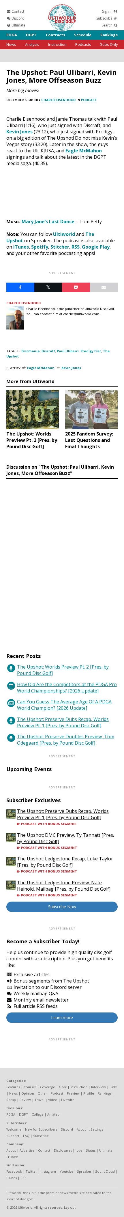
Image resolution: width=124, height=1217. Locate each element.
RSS (76, 247)
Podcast (89, 100)
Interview (98, 1087)
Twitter (31, 1171)
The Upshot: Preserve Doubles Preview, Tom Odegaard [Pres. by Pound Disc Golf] (65, 739)
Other (42, 1093)
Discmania (30, 351)
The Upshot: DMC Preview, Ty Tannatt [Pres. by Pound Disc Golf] (65, 838)
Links (113, 1087)
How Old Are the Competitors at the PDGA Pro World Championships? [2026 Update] (67, 687)
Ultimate (18, 25)
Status (90, 1150)
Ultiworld (64, 234)
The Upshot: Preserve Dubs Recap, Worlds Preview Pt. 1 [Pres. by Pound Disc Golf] (63, 722)
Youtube (66, 1171)
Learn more (62, 1017)
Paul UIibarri (68, 351)
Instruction (57, 44)
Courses (30, 1087)
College (38, 1114)
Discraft (48, 351)
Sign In (107, 11)
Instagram (48, 1171)
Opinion (27, 1093)
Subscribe (104, 18)
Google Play (96, 247)
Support (12, 1135)
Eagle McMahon (83, 150)
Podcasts (83, 44)
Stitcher (59, 247)
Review (25, 1099)
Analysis (32, 44)
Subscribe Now (62, 906)
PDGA (11, 34)
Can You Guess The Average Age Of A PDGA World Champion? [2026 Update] (64, 705)
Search (107, 25)
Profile (88, 1093)
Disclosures (63, 1150)
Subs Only (109, 44)
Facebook (14, 1171)
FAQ (26, 1135)
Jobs (79, 1150)
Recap (11, 1099)
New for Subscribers (41, 1129)
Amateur (54, 1114)
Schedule (82, 34)
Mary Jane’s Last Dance (48, 221)
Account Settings (90, 1129)
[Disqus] (62, 560)
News (11, 44)
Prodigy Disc (90, 351)
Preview (73, 1093)
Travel (39, 1099)
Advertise (27, 1150)
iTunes (21, 247)
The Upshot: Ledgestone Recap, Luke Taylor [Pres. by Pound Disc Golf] (65, 862)
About (11, 1150)
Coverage (47, 1087)
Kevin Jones (19, 131)
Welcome (13, 1129)
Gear (63, 1087)
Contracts (55, 34)
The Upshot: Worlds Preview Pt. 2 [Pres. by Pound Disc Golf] (63, 670)
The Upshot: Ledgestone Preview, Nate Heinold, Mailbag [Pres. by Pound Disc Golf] (63, 885)
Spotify (39, 247)
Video (52, 1099)
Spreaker (84, 1171)
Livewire (67, 1099)
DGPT (31, 34)
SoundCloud (105, 1171)
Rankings (109, 34)
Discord (18, 18)
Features (13, 1087)
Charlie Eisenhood (58, 100)
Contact (17, 11)
